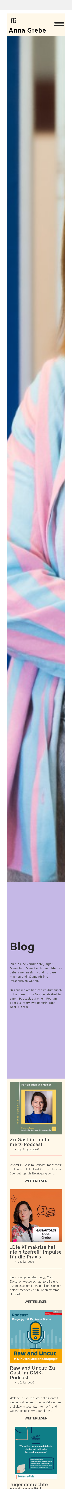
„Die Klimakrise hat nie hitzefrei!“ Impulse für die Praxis (36, 1252)
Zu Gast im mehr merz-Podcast (30, 1142)
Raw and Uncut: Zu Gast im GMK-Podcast (32, 1373)
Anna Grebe (27, 31)
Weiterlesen (36, 1181)
